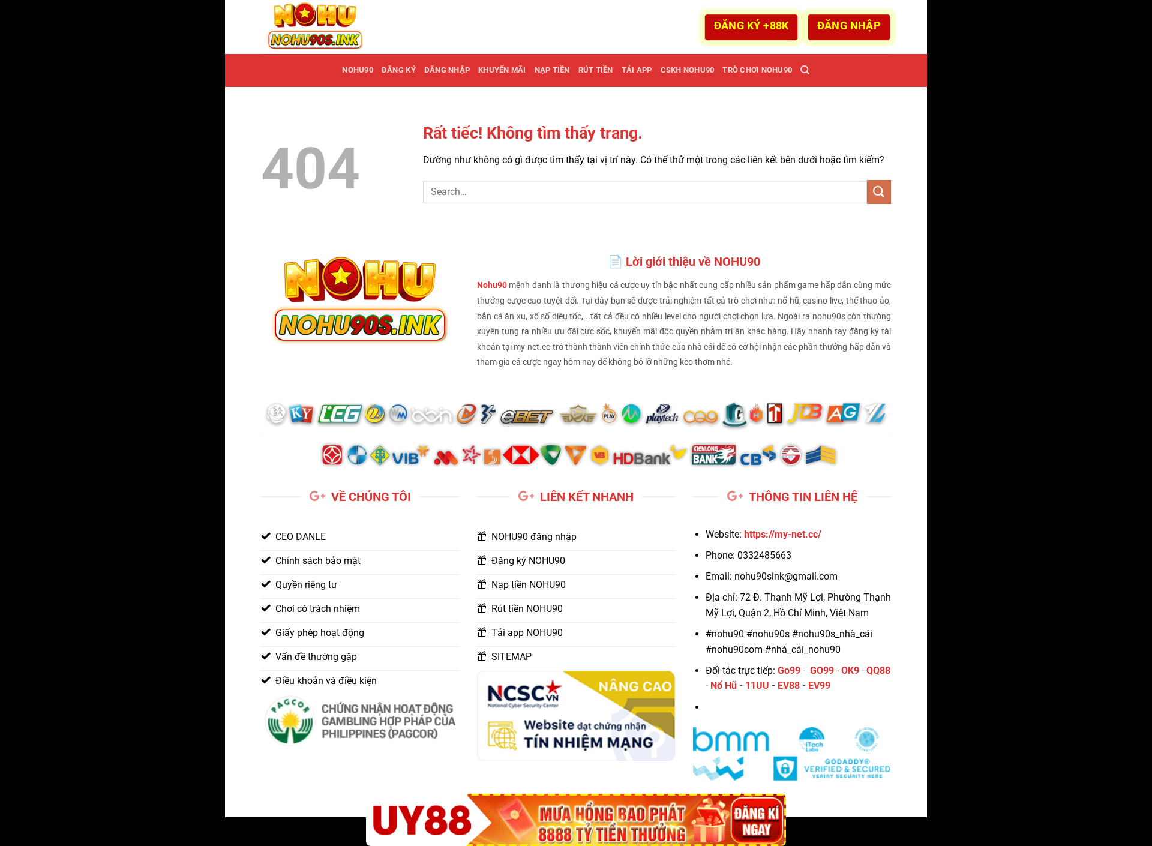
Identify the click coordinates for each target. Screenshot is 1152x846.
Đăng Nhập (447, 69)
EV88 (789, 685)
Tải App (637, 69)
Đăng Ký (399, 69)
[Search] (804, 70)
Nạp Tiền (552, 69)
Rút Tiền (595, 69)
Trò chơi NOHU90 (757, 69)
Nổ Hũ (723, 685)
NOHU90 (357, 69)
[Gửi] (879, 191)
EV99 (819, 685)
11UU (757, 685)
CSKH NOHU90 (688, 69)
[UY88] (576, 820)
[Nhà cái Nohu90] (321, 27)
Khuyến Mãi (502, 69)
